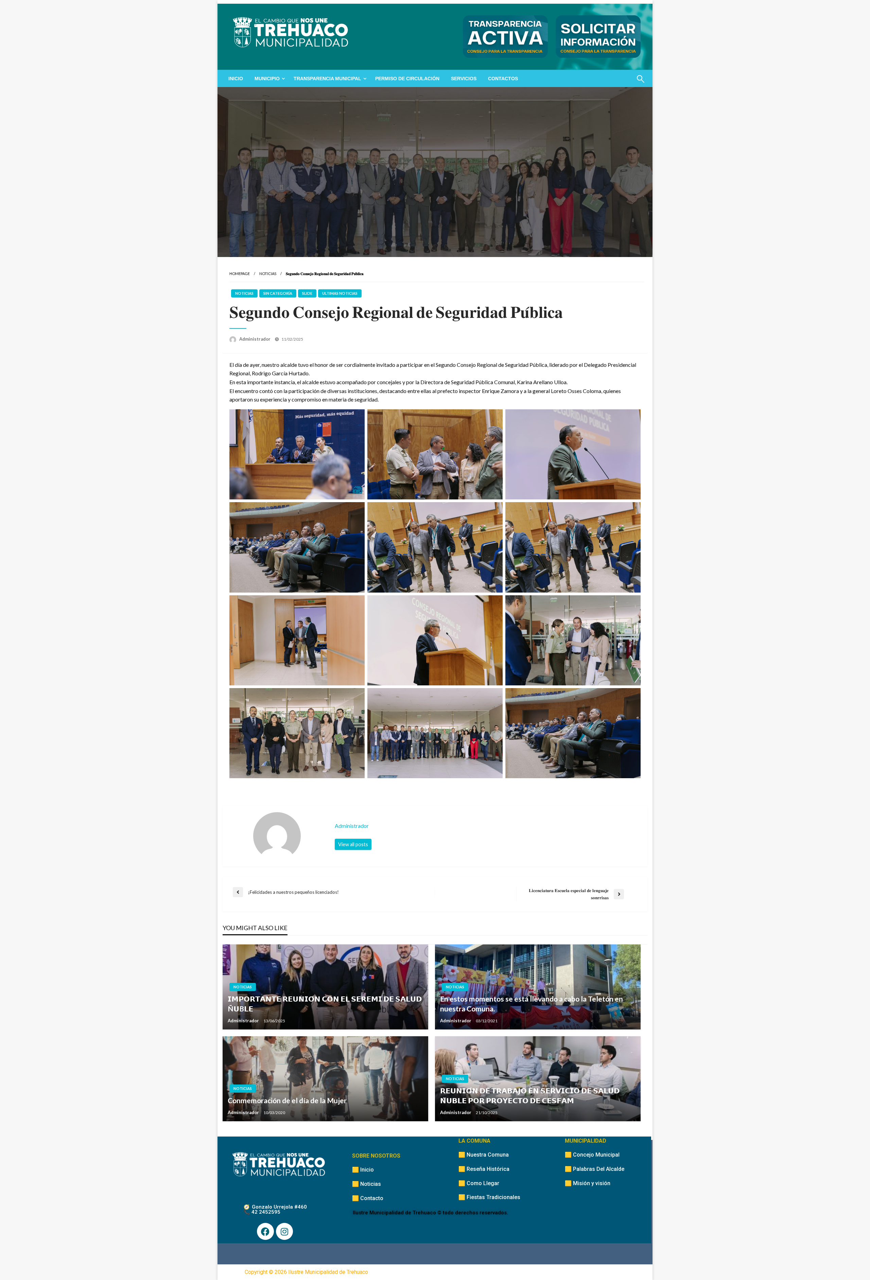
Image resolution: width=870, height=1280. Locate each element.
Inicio (235, 78)
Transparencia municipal (327, 78)
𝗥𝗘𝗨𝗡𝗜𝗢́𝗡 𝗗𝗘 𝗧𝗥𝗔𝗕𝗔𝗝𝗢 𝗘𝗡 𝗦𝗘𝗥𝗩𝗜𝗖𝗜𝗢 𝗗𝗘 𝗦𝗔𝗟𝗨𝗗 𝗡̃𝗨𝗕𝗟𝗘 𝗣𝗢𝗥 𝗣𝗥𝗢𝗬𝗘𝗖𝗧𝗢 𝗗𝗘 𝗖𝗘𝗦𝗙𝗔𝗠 (530, 1095)
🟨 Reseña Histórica (483, 1169)
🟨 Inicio (363, 1169)
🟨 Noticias (366, 1184)
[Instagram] (284, 1231)
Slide (307, 293)
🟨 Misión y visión (587, 1183)
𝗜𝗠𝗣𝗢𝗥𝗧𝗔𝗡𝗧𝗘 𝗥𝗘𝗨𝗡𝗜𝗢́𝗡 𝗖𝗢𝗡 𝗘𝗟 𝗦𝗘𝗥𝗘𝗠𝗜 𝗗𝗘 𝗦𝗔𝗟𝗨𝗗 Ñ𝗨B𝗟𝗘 (325, 1003)
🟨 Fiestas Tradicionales (489, 1197)
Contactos (503, 78)
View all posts (353, 844)
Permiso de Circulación (407, 78)
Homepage (239, 273)
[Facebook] (265, 1231)
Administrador (255, 339)
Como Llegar (483, 1183)
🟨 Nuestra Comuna (483, 1154)
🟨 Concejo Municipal (592, 1154)
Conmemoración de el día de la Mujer (287, 1100)
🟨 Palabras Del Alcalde (594, 1169)
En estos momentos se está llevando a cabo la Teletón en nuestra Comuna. (531, 1003)
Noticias (267, 273)
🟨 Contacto (367, 1198)
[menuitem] (236, 78)
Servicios (463, 78)
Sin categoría (277, 293)
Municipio (267, 78)
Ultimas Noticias (340, 293)
